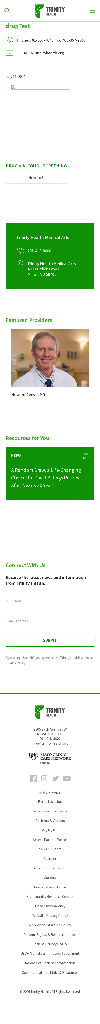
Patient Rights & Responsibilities (50, 934)
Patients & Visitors (50, 820)
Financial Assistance (50, 887)
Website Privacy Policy (50, 915)
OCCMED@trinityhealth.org (40, 53)
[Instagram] (44, 782)
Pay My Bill (50, 830)
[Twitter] (55, 782)
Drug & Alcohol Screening (36, 166)
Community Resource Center (50, 896)
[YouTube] (66, 782)
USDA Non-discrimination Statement (50, 953)
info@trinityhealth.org (50, 743)
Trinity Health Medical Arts (42, 237)
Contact (50, 858)
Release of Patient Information (50, 963)
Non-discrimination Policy (50, 925)
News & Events (50, 849)
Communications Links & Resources (50, 972)
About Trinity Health (50, 868)
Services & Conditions (50, 811)
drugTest (36, 177)
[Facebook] (33, 782)
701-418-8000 (50, 738)
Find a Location (50, 801)
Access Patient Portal (50, 839)
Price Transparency (50, 906)
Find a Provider (50, 792)
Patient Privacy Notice (50, 943)
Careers (50, 877)
